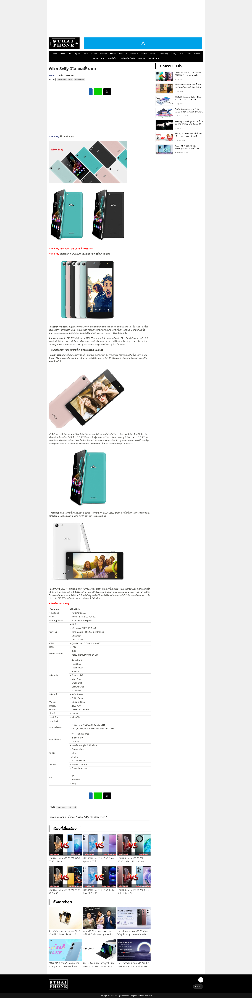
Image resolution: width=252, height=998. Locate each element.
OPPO (144, 53)
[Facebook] (200, 979)
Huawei (103, 53)
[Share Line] (98, 91)
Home (54, 53)
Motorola (123, 53)
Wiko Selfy (54, 136)
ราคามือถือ (112, 58)
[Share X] (107, 91)
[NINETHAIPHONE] (64, 43)
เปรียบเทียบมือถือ (128, 58)
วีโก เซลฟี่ (72, 807)
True (181, 53)
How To (141, 58)
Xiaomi (197, 53)
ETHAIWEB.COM (146, 995)
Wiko (95, 58)
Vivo (189, 53)
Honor (94, 53)
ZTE (102, 58)
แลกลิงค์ (198, 986)
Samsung (164, 53)
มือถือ (63, 53)
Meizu (113, 53)
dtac (86, 53)
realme (153, 53)
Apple (77, 53)
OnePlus (134, 53)
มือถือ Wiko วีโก (79, 80)
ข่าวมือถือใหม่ (62, 80)
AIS (70, 53)
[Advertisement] (126, 17)
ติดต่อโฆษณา (153, 58)
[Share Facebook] (91, 91)
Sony (174, 53)
